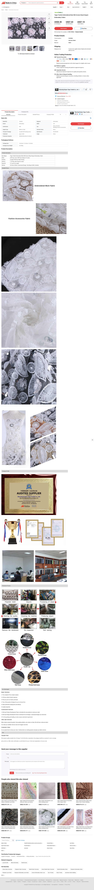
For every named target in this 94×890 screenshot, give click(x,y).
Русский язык (34, 881)
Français (29, 881)
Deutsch (44, 881)
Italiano (40, 881)
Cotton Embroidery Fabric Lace (38, 872)
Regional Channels (63, 880)
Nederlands (49, 881)
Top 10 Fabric (51, 872)
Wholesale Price (49, 880)
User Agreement (55, 884)
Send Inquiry (63, 28)
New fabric (72, 848)
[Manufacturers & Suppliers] (8, 2)
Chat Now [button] (84, 28)
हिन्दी (65, 881)
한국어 (58, 881)
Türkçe (74, 881)
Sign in (91, 3)
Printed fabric (27, 845)
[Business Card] (90, 118)
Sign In (56, 105)
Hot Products (13, 880)
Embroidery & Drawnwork (13, 9)
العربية (54, 881)
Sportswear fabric (5, 845)
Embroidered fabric (51, 845)
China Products (20, 880)
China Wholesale (41, 880)
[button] (63, 114)
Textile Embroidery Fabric (62, 869)
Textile (6, 9)
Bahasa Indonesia (85, 881)
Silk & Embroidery (14, 862)
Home (2, 9)
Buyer (61, 7)
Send (12, 773)
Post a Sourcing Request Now (39, 773)
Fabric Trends (59, 872)
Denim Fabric (50, 848)
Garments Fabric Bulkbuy (70, 872)
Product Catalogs (21, 840)
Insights (81, 880)
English (14, 881)
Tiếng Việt (78, 881)
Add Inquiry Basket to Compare (27, 53)
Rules (92, 7)
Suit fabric (72, 843)
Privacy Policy (67, 884)
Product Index (70, 880)
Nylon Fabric (4, 843)
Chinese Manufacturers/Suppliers (30, 880)
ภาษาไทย (69, 881)
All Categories (6, 7)
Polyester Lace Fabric (7, 872)
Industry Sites (55, 880)
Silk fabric (3, 848)
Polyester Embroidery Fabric (77, 869)
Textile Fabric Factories (34, 869)
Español (19, 881)
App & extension (75, 7)
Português (24, 881)
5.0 (75, 114)
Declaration (61, 884)
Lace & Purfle (5, 862)
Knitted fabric (50, 843)
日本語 (62, 881)
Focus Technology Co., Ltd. (38, 884)
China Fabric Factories (7, 869)
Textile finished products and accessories (33, 843)
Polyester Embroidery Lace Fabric (22, 872)
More (2, 875)
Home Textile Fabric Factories (48, 869)
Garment (26, 848)
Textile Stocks (24, 862)
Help (68, 7)
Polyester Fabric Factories (20, 869)
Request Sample (79, 31)
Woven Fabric (73, 845)
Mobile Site (77, 880)
